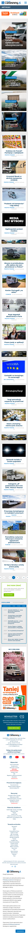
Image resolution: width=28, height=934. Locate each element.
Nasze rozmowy (14, 851)
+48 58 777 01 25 (16, 743)
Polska (14, 828)
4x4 (14, 849)
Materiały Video (14, 811)
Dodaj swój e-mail (14, 728)
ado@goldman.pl (15, 746)
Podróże (14, 838)
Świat (14, 829)
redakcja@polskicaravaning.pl (15, 744)
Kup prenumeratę (14, 785)
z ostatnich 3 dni (6, 606)
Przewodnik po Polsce (14, 831)
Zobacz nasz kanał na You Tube (14, 815)
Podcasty (14, 854)
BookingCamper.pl (14, 801)
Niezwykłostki (14, 852)
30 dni (23, 606)
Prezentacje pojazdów (14, 842)
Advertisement (14, 770)
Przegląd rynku (14, 840)
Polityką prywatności (14, 924)
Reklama (14, 769)
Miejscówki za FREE (14, 797)
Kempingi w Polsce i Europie (14, 795)
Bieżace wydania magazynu (14, 786)
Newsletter (14, 777)
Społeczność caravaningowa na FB (14, 817)
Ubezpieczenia (14, 778)
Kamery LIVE (14, 814)
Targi (14, 855)
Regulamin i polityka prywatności (14, 775)
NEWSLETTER (10, 716)
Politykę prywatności (8, 879)
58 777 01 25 (15, 741)
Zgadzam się (20, 931)
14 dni (18, 606)
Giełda (14, 819)
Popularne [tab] (6, 602)
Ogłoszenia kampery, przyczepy (14, 798)
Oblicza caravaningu (14, 835)
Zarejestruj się (14, 766)
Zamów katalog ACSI (14, 788)
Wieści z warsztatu (14, 846)
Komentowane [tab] (18, 602)
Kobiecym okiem (14, 832)
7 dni (14, 606)
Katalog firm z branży (14, 800)
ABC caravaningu (14, 834)
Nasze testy (14, 848)
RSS (14, 773)
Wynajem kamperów (14, 837)
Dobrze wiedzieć (14, 845)
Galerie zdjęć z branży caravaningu (14, 809)
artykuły (6, 7)
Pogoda (14, 812)
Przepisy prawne (14, 843)
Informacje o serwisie (14, 767)
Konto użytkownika (14, 764)
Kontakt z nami (14, 772)
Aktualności (14, 826)
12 (23, 577)
